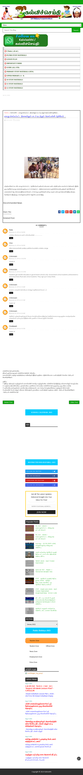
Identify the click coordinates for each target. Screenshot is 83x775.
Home (6, 113)
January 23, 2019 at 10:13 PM (18, 272)
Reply (11, 238)
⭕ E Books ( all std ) (11, 51)
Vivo (11, 243)
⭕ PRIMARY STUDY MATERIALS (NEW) (19, 71)
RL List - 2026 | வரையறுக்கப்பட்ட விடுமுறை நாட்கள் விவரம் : (45, 537)
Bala (11, 230)
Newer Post (8, 402)
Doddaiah (13, 326)
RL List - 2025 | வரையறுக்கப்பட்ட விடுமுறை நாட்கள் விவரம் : (45, 528)
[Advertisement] (41, 103)
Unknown (13, 256)
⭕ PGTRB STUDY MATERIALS (15, 55)
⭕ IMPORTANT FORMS (13, 63)
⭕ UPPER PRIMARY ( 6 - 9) (14, 76)
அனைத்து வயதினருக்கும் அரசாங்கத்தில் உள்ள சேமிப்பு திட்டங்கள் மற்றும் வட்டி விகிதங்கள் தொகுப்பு (41, 723)
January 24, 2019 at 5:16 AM (17, 287)
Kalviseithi (47, 772)
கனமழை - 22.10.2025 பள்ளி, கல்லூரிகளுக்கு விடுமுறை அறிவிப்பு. (46, 545)
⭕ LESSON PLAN (10, 59)
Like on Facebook (33, 476)
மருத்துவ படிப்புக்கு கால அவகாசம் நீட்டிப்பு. (41, 754)
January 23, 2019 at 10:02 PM (18, 258)
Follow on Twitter (33, 471)
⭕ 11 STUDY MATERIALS (13, 84)
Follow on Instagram (35, 485)
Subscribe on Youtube (35, 480)
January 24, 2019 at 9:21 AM (17, 300)
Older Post (74, 402)
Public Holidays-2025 (41, 630)
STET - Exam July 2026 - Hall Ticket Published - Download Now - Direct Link (46, 591)
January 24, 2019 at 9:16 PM (17, 328)
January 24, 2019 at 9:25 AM (17, 313)
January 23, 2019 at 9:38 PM (17, 232)
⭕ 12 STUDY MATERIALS (13, 88)
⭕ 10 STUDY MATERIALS (13, 80)
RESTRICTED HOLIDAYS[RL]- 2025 (41, 462)
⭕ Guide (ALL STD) (11, 67)
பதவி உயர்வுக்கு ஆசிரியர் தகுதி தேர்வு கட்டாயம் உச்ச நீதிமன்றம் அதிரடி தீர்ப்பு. (46, 554)
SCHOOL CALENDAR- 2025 (41, 412)
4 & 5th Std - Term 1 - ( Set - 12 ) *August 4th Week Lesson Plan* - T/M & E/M (39, 688)
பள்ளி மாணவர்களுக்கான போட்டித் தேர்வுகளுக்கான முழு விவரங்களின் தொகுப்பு (38, 706)
